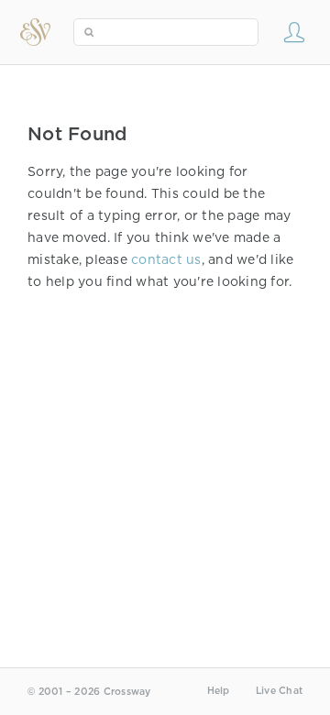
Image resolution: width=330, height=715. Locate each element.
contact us (166, 259)
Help (218, 691)
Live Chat (279, 691)
